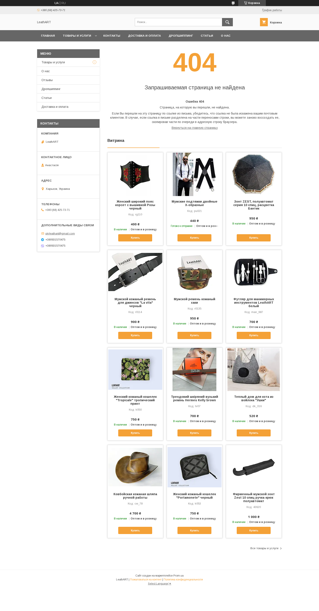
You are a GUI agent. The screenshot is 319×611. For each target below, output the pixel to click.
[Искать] (227, 22)
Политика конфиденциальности (183, 579)
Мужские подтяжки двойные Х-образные (194, 203)
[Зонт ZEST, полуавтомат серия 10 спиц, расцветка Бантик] (253, 174)
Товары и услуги (77, 35)
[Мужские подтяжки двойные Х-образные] (194, 174)
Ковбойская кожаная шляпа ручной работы (135, 495)
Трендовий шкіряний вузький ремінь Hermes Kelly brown (194, 398)
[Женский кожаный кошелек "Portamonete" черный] (194, 466)
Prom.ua (178, 575)
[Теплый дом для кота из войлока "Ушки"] (253, 369)
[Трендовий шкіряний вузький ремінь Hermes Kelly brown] (194, 369)
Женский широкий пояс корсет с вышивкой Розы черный (135, 205)
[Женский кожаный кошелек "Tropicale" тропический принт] (135, 369)
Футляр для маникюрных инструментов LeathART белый (253, 302)
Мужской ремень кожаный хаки (194, 300)
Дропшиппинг (181, 35)
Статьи (207, 35)
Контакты (111, 35)
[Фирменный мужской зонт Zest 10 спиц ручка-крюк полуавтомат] (253, 466)
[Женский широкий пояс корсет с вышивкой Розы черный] (135, 174)
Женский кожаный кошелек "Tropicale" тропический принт (135, 400)
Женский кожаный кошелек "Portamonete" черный (194, 495)
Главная (48, 35)
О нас (225, 35)
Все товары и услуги (264, 548)
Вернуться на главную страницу (195, 127)
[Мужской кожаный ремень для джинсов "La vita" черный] (135, 271)
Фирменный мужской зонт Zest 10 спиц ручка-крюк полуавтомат (254, 497)
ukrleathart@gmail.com (60, 233)
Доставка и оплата (144, 35)
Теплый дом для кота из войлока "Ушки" (253, 398)
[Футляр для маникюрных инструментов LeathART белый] (253, 271)
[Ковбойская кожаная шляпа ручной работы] (135, 466)
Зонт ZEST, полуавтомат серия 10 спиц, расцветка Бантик (253, 205)
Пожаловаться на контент (146, 579)
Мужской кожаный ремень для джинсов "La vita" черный (135, 302)
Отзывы (47, 80)
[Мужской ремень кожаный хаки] (194, 271)
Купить (135, 237)
